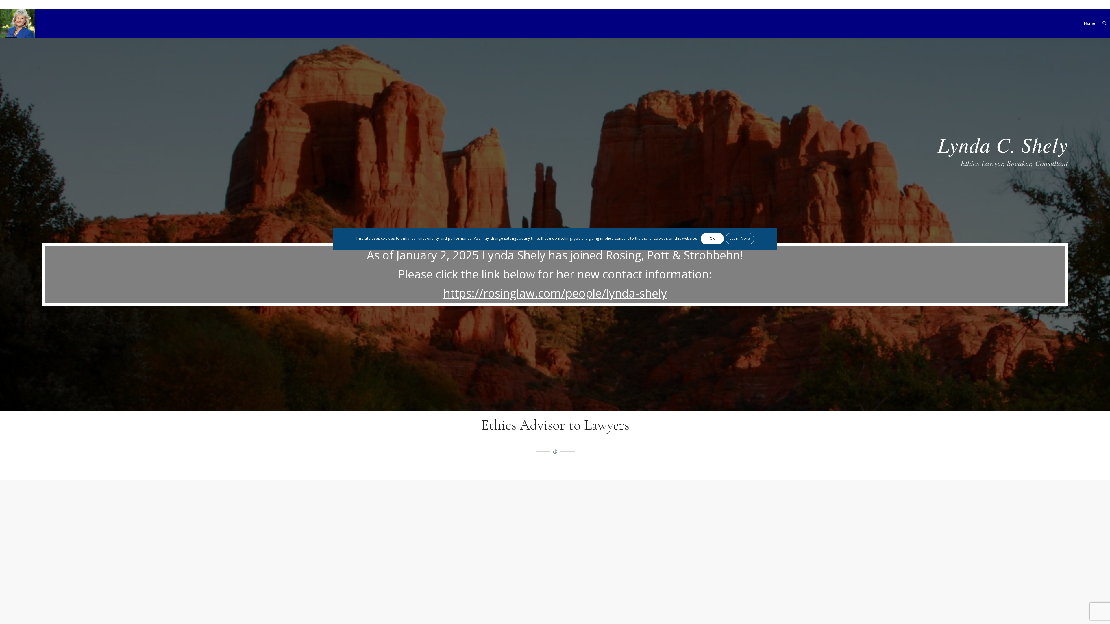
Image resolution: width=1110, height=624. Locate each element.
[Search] (1104, 23)
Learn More (740, 238)
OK (712, 238)
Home (1089, 23)
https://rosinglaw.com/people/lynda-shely (555, 293)
